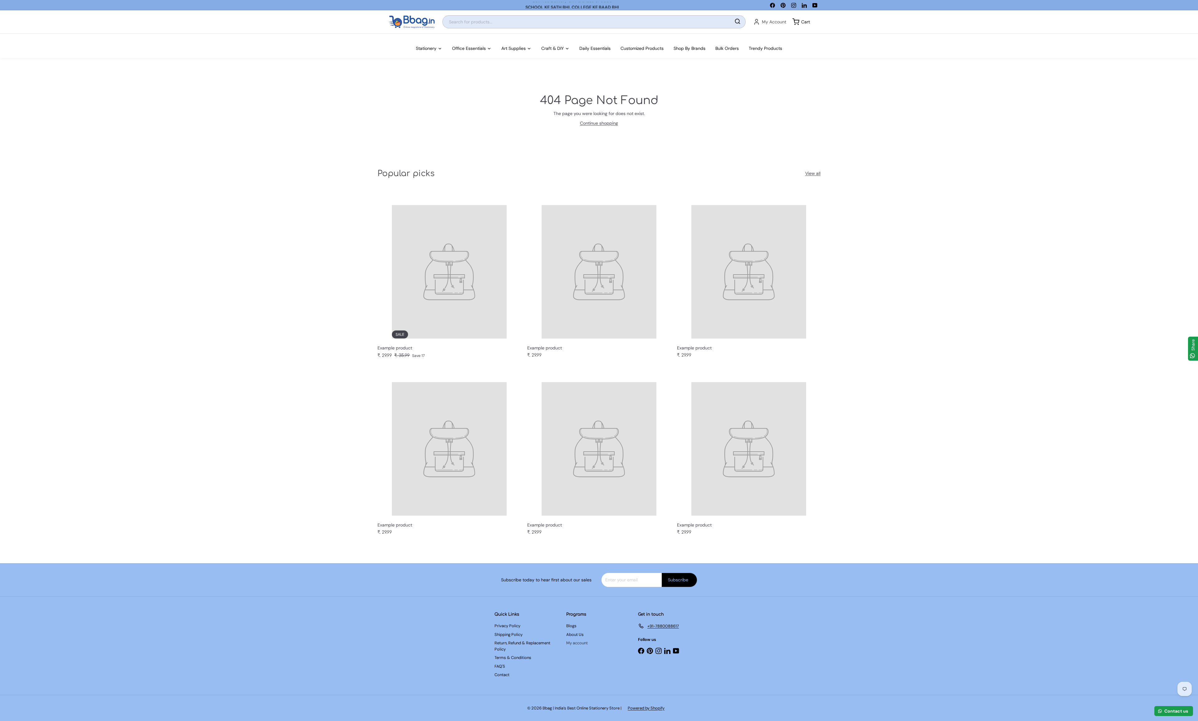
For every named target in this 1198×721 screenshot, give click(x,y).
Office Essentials (469, 48)
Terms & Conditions (512, 657)
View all (813, 173)
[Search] (737, 22)
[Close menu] (2, 37)
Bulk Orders (727, 48)
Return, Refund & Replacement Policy (522, 646)
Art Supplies (513, 48)
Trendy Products (765, 48)
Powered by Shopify (646, 708)
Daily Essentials (595, 48)
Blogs (571, 625)
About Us (575, 634)
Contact (501, 674)
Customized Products (642, 48)
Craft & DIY (552, 48)
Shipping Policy (508, 634)
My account (577, 643)
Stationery (426, 48)
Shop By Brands (689, 48)
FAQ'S (499, 666)
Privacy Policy (507, 625)
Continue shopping (599, 123)
